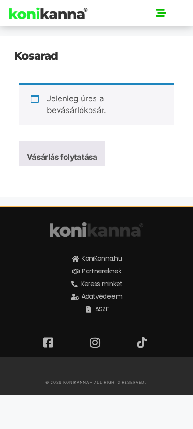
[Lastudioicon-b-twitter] (96, 369)
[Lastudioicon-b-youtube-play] (126, 369)
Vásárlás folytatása (62, 157)
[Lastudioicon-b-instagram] (66, 369)
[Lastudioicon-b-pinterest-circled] (111, 369)
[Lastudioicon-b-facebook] (81, 369)
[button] (161, 13)
